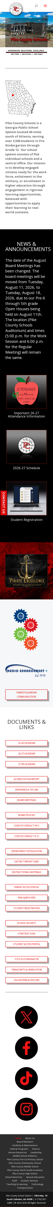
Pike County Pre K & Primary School (25, 1159)
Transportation (25, 1187)
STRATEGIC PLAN (26, 933)
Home (18, 1138)
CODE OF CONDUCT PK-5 (26, 825)
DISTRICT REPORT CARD (26, 861)
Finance (36, 1148)
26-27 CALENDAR (26, 753)
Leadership (36, 1152)
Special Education (35, 1177)
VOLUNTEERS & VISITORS (26, 980)
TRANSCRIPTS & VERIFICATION (26, 969)
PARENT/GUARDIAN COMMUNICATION (26, 694)
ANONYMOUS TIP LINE (26, 789)
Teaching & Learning (17, 1184)
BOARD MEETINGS (26, 800)
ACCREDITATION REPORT (26, 779)
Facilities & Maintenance (25, 1145)
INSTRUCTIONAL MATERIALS (26, 872)
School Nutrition (13, 1177)
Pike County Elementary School (25, 1163)
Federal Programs (19, 1148)
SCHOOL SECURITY (26, 923)
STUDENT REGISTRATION (27, 908)
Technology (37, 1184)
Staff (14, 1180)
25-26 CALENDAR (26, 743)
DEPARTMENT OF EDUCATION (26, 851)
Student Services (29, 1180)
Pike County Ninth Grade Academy (25, 1170)
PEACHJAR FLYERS (26, 897)
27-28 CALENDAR (26, 764)
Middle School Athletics (25, 1155)
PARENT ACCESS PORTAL (26, 887)
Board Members (25, 1141)
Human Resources (17, 1152)
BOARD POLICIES (26, 815)
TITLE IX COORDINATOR (26, 959)
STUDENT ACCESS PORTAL (26, 944)
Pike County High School (25, 1173)
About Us (30, 1138)
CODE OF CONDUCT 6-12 (26, 836)
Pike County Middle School (24, 1166)
